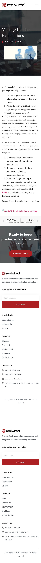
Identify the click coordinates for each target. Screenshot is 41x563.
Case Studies (8, 320)
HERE (4, 192)
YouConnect (7, 349)
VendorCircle (7, 357)
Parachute (6, 345)
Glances (5, 341)
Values (5, 328)
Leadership (7, 324)
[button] (36, 5)
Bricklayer (6, 353)
